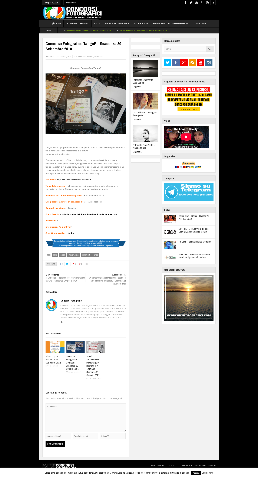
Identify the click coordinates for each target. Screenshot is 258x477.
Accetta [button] (196, 473)
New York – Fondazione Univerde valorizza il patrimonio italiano (194, 256)
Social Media (141, 23)
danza (62, 255)
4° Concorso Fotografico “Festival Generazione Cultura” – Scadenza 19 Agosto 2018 (65, 277)
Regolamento (71, 2)
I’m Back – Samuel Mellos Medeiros (195, 241)
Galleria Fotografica (117, 23)
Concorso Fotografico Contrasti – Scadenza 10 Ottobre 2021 (72, 363)
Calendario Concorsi (77, 23)
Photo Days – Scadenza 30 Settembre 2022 (53, 359)
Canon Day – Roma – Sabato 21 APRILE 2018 (194, 217)
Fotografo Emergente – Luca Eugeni (144, 81)
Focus (97, 23)
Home (58, 23)
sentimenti (86, 255)
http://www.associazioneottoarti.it (74, 179)
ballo (55, 255)
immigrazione (74, 255)
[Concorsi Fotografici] (72, 13)
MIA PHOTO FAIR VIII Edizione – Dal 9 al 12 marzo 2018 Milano (195, 230)
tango (96, 255)
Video (167, 120)
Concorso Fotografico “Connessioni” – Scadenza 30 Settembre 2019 (133, 30)
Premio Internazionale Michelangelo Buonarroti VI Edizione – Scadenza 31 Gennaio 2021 (92, 366)
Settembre (98, 57)
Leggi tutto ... (137, 86)
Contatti (201, 23)
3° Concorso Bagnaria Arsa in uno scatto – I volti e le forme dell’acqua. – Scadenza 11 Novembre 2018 (107, 279)
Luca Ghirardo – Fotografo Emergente (145, 114)
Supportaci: (170, 156)
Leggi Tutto (208, 472)
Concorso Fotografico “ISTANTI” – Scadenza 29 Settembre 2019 (78, 30)
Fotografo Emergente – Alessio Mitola (144, 146)
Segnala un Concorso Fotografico (172, 23)
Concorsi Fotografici (71, 300)
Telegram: (169, 178)
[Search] (210, 49)
